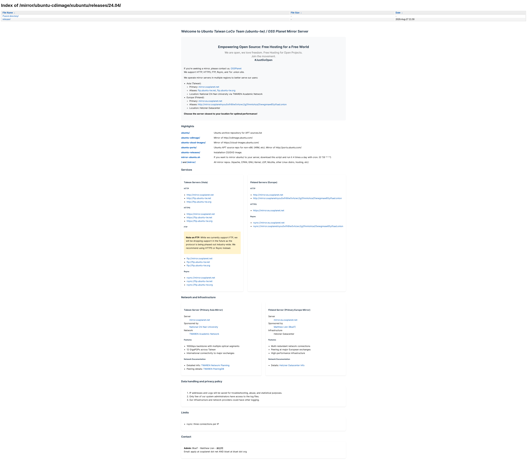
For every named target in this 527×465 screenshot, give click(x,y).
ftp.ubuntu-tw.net (207, 90)
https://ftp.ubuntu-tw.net (199, 217)
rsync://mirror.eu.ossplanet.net (268, 222)
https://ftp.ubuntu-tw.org (199, 221)
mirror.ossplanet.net (209, 86)
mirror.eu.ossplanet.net (210, 101)
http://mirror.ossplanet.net (200, 194)
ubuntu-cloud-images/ (193, 142)
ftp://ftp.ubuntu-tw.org (198, 265)
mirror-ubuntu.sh (190, 157)
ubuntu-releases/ (190, 152)
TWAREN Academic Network (204, 333)
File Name (8, 13)
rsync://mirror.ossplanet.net (201, 277)
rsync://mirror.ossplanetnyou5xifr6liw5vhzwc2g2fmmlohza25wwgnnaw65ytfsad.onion (298, 226)
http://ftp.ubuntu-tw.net (199, 198)
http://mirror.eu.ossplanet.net (268, 194)
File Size (295, 13)
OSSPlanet (236, 68)
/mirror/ (191, 162)
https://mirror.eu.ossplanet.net (268, 210)
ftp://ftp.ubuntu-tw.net (198, 262)
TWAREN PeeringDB (213, 368)
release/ (6, 19)
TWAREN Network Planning (215, 365)
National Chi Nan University (203, 327)
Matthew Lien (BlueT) (285, 327)
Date (398, 13)
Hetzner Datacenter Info (292, 365)
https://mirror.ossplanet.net (201, 214)
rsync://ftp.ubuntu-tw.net (199, 281)
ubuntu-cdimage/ (190, 137)
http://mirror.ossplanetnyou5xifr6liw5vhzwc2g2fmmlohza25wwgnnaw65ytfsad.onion (242, 104)
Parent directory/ (11, 16)
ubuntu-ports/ (189, 147)
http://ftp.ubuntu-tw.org (199, 201)
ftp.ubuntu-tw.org (226, 90)
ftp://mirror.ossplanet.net (199, 258)
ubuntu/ (185, 132)
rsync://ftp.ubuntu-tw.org (200, 284)
